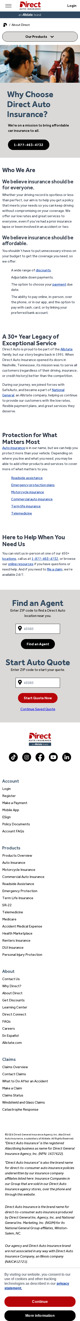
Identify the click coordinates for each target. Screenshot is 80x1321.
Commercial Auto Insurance (23, 877)
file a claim (54, 569)
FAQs (6, 1021)
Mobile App (10, 810)
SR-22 (7, 905)
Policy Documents (16, 824)
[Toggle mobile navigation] (8, 5)
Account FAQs (13, 831)
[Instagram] (26, 760)
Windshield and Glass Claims (23, 1102)
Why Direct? (11, 986)
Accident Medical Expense (22, 926)
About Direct (12, 993)
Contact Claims (14, 1074)
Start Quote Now (38, 698)
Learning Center (14, 1007)
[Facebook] (40, 760)
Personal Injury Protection (22, 954)
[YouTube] (53, 760)
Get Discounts (13, 1000)
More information (40, 1315)
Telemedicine (21, 513)
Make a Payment (14, 803)
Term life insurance (26, 506)
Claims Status (12, 1095)
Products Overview (17, 855)
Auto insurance (13, 448)
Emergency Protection (19, 891)
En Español (10, 1035)
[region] (40, 1294)
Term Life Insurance (17, 898)
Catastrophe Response (20, 1109)
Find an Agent (38, 644)
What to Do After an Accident (25, 1081)
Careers (8, 1028)
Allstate (66, 349)
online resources (20, 564)
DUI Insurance (13, 947)
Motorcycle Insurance (18, 870)
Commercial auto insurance (32, 499)
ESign (6, 817)
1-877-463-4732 (29, 145)
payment (59, 284)
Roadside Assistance (18, 884)
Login (71, 6)
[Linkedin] (66, 760)
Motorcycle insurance (27, 492)
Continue (40, 1302)
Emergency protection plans (33, 485)
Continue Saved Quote (37, 709)
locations (9, 559)
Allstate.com (12, 1043)
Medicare (9, 919)
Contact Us (11, 979)
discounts (43, 270)
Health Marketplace (17, 933)
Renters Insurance (16, 940)
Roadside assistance (27, 478)
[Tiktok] (13, 760)
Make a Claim (12, 1088)
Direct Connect (14, 1014)
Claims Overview (15, 1067)
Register (9, 796)
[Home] (30, 6)
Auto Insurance (13, 862)
